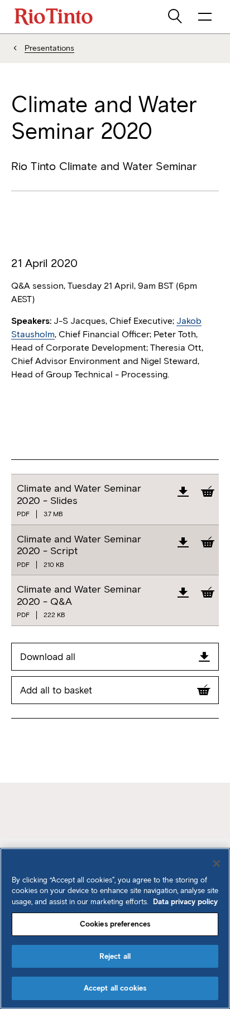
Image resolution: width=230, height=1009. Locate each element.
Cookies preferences (115, 924)
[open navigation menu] (205, 17)
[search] (176, 17)
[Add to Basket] (208, 491)
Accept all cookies (115, 988)
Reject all (115, 956)
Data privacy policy (185, 902)
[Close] (216, 863)
